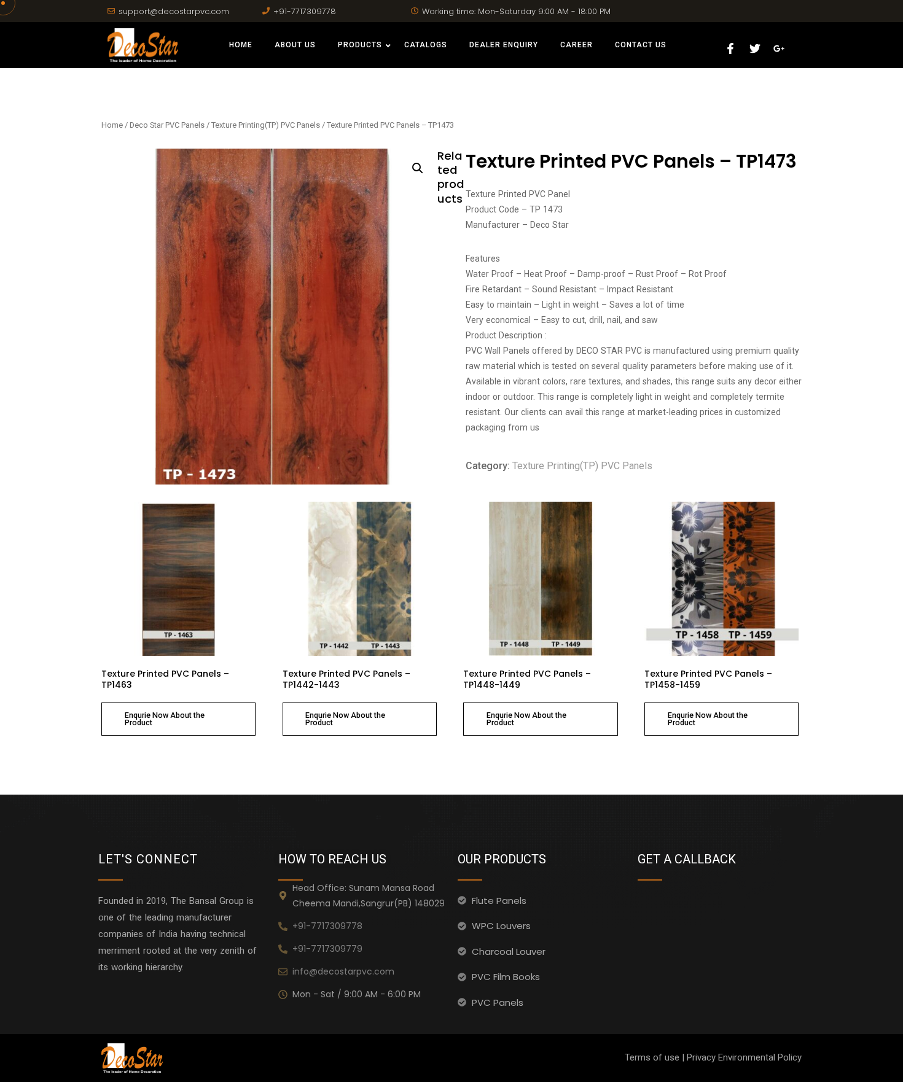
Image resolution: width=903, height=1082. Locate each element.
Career (576, 45)
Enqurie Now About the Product (165, 719)
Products (360, 45)
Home (240, 45)
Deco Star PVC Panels (167, 125)
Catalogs (425, 45)
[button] (418, 168)
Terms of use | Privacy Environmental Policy (713, 1057)
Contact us (640, 45)
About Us (295, 45)
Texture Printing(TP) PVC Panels (265, 125)
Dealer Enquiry (503, 45)
